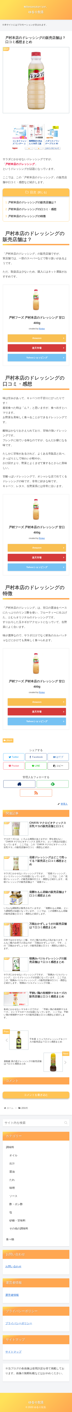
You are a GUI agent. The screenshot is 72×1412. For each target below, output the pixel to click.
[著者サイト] (19, 784)
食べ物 (10, 1239)
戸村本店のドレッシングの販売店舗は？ (32, 202)
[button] (66, 1123)
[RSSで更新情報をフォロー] (36, 793)
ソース (13, 1196)
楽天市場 (37, 348)
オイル (13, 1155)
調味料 (9, 740)
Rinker (42, 329)
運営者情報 (12, 1295)
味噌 (12, 1187)
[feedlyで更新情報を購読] (53, 784)
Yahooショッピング (37, 357)
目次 (33, 192)
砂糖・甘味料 (17, 1220)
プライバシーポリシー (18, 1323)
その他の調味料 (18, 1228)
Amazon (37, 338)
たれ (12, 1179)
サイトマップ (13, 1351)
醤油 (12, 1171)
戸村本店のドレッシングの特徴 (27, 216)
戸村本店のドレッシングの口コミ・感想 (32, 209)
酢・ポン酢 (16, 1204)
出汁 (12, 1163)
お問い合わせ (13, 1266)
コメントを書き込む (36, 1094)
